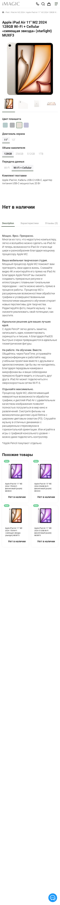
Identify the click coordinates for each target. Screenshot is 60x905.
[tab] (8, 223)
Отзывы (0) (51, 223)
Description (8, 223)
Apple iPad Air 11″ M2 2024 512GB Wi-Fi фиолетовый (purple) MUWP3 (43, 531)
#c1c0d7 (26, 125)
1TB (41, 153)
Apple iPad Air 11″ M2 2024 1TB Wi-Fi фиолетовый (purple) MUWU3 (13, 487)
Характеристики (30, 223)
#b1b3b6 (12, 125)
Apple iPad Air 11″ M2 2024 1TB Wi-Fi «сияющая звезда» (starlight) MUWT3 (13, 531)
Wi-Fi (7, 167)
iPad (7, 12)
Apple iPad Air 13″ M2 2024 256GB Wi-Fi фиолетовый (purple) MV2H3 (43, 487)
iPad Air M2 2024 (18, 12)
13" (13, 139)
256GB (19, 153)
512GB (31, 153)
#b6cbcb (5, 125)
